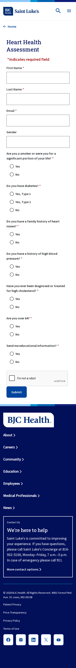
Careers (9, 447)
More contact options (22, 569)
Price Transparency (15, 612)
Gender (11, 132)
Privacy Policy (11, 620)
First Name (14, 68)
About (7, 435)
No (17, 174)
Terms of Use (11, 628)
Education (11, 471)
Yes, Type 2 (23, 202)
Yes (17, 166)
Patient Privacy (12, 604)
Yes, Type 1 (23, 194)
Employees (11, 483)
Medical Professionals (20, 495)
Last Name (14, 89)
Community (12, 459)
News (7, 507)
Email (10, 111)
